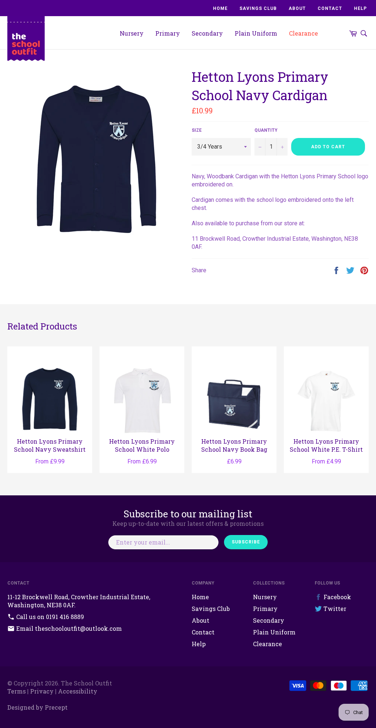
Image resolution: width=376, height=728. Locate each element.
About (297, 8)
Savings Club (258, 8)
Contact (330, 8)
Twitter (334, 608)
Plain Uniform (256, 33)
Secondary (207, 33)
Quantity (266, 130)
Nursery (132, 33)
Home (220, 8)
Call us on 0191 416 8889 (49, 616)
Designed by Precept (37, 707)
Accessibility (77, 691)
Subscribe (246, 542)
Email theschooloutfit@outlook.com (68, 628)
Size (197, 130)
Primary (167, 33)
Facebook (336, 597)
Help (360, 8)
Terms (16, 691)
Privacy (42, 691)
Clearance (303, 33)
